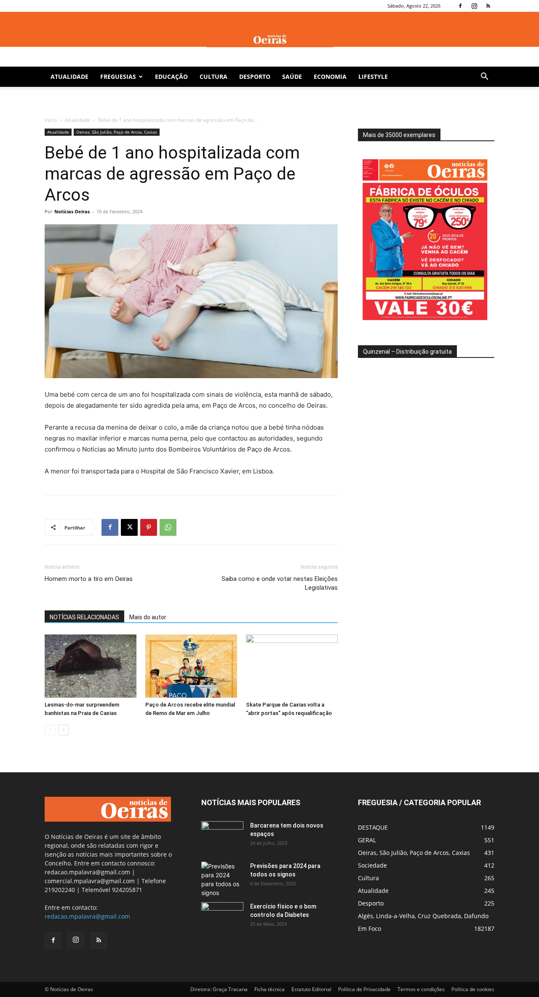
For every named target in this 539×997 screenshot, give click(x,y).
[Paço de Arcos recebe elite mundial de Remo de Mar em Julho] (191, 666)
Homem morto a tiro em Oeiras (89, 579)
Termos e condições (421, 989)
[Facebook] (460, 6)
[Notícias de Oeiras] (269, 39)
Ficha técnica (269, 989)
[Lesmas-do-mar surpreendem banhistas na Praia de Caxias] (90, 666)
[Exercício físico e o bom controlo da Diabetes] (222, 917)
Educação (171, 77)
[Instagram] (474, 6)
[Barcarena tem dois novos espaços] (222, 836)
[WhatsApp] (168, 527)
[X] (129, 527)
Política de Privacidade (364, 989)
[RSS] (488, 6)
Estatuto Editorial (311, 989)
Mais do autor (147, 617)
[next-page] (63, 730)
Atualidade (69, 77)
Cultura (213, 77)
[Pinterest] (148, 527)
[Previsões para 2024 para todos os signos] (222, 879)
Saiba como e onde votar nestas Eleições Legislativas (279, 583)
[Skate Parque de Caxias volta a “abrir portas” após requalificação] (292, 666)
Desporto (254, 77)
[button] (484, 77)
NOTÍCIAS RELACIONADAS (84, 617)
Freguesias (118, 77)
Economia (330, 77)
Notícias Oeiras (72, 211)
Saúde (292, 77)
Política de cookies (472, 989)
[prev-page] (50, 730)
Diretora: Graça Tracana (219, 989)
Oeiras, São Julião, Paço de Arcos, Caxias (116, 132)
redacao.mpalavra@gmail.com (87, 916)
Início (51, 120)
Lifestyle (373, 77)
